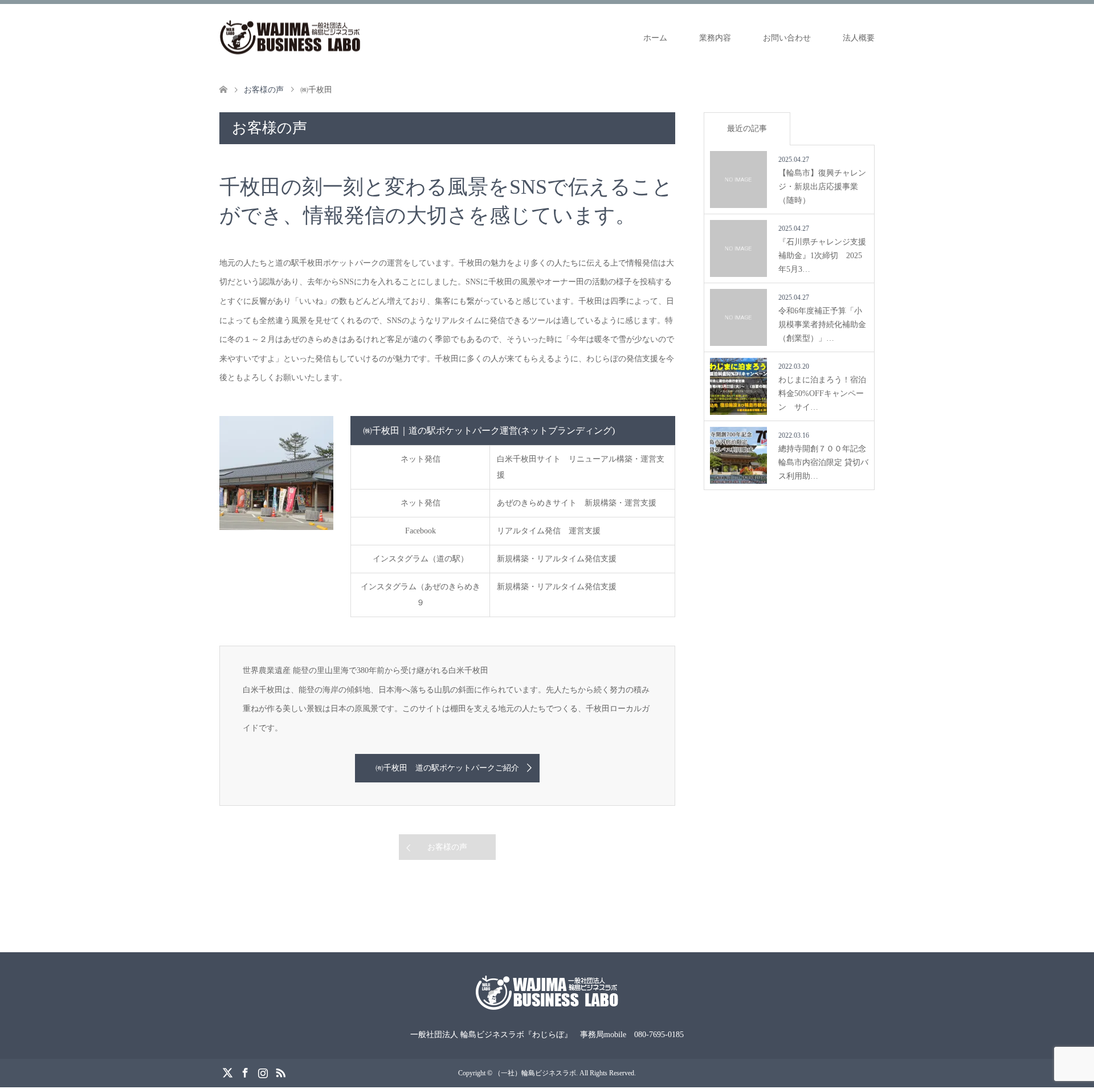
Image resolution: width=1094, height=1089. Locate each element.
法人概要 (859, 38)
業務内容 (715, 38)
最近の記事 (747, 128)
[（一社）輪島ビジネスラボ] (290, 37)
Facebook (245, 1072)
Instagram (263, 1072)
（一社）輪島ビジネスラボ (535, 1073)
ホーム (655, 38)
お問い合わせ (787, 38)
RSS (280, 1072)
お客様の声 (447, 847)
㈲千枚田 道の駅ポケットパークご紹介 (447, 768)
